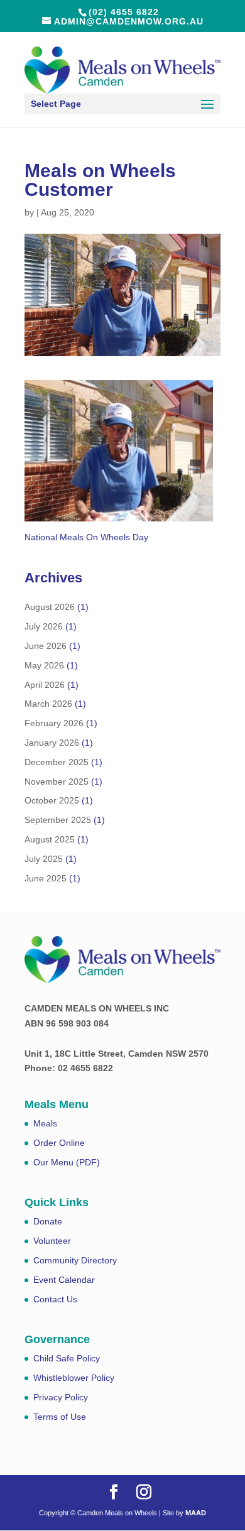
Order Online (59, 1143)
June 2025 (45, 878)
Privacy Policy (60, 1397)
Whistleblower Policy (73, 1378)
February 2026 (54, 723)
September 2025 (57, 820)
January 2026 (51, 743)
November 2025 (56, 781)
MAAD (195, 1513)
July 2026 (43, 626)
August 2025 (49, 839)
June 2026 (45, 646)
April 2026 (44, 685)
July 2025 (43, 859)
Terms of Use (59, 1417)
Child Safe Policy (66, 1358)
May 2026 (44, 665)
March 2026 (48, 704)
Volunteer (52, 1241)
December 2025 (56, 762)
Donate (47, 1221)
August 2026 (49, 607)
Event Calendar (64, 1280)
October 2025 (51, 800)
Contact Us (55, 1299)
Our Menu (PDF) (66, 1162)
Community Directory (75, 1260)
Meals (45, 1123)
